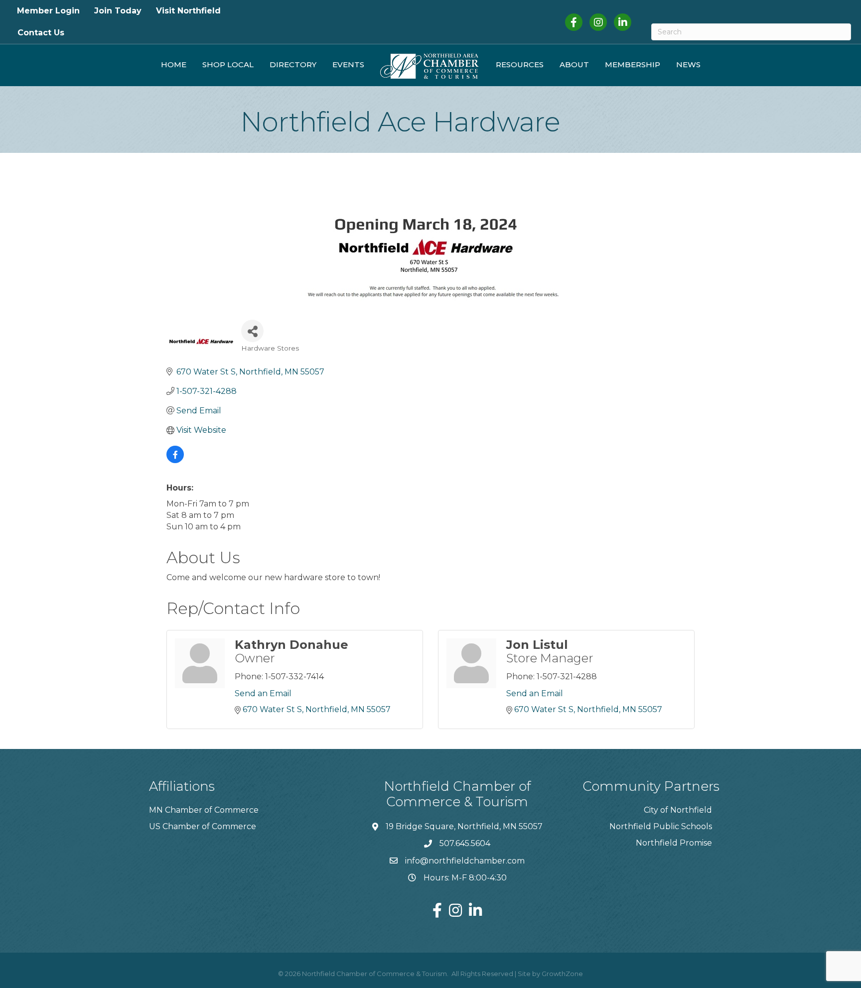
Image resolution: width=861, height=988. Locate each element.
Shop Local (228, 64)
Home (173, 64)
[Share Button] (252, 331)
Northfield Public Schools (660, 826)
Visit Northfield (188, 10)
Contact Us (40, 32)
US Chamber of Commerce (202, 826)
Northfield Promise (674, 843)
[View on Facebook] (175, 460)
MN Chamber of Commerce (204, 810)
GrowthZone (562, 974)
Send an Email (263, 693)
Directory (293, 64)
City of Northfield (678, 810)
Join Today (118, 10)
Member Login (48, 10)
